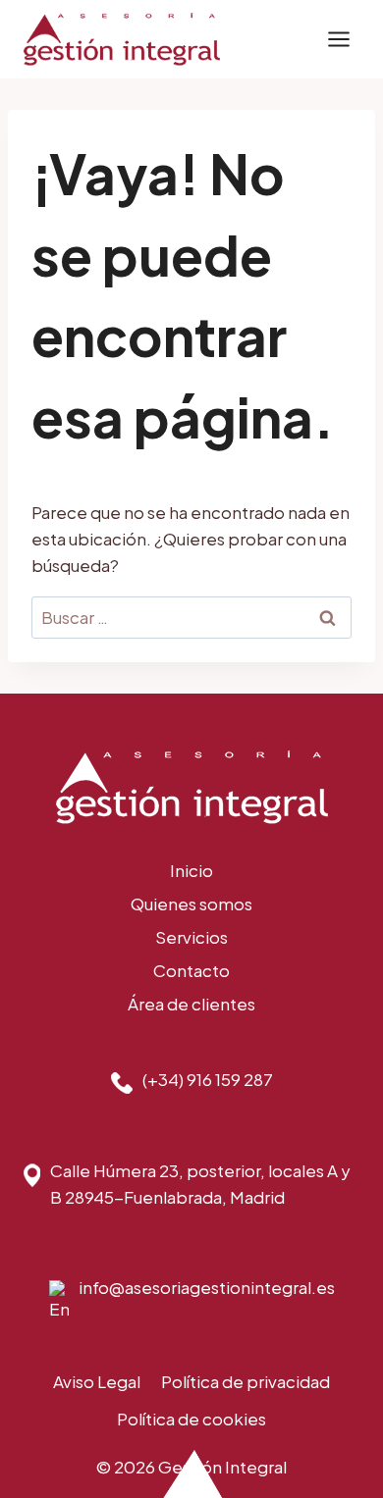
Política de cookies (191, 1418)
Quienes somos (191, 903)
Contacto (191, 970)
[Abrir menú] (338, 39)
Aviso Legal (96, 1381)
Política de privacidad (245, 1381)
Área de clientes (191, 1003)
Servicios (191, 937)
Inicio (191, 870)
